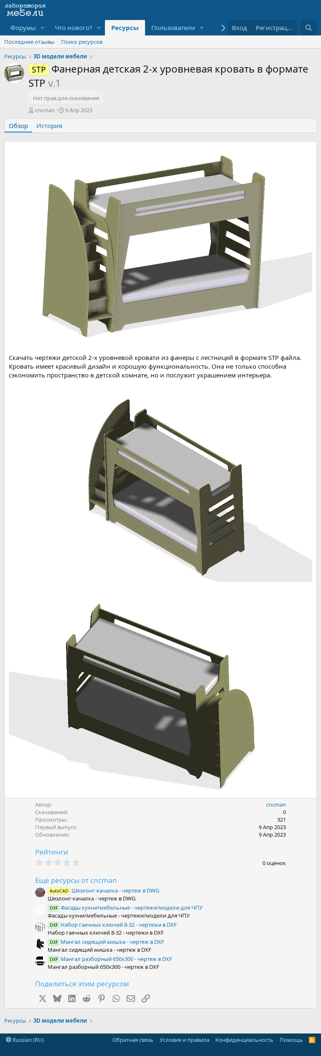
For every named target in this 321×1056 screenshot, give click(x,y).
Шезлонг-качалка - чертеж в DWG (104, 890)
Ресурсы (125, 27)
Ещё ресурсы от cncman (76, 880)
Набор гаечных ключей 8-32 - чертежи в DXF (113, 924)
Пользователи (173, 27)
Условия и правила (184, 1039)
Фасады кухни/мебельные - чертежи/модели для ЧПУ (126, 907)
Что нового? (73, 27)
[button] (42, 27)
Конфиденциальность (244, 1039)
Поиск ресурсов (81, 41)
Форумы (23, 27)
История (49, 125)
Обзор (18, 125)
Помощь (291, 1039)
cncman (45, 110)
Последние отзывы (29, 41)
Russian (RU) (27, 1039)
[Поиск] (309, 27)
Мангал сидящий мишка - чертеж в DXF (107, 941)
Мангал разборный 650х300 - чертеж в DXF (111, 959)
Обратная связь (132, 1039)
